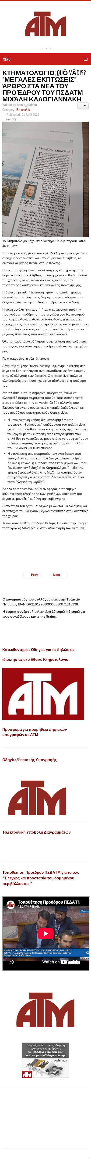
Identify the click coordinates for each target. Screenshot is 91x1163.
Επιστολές (23, 110)
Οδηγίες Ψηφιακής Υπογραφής (29, 760)
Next (57, 575)
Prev (34, 575)
